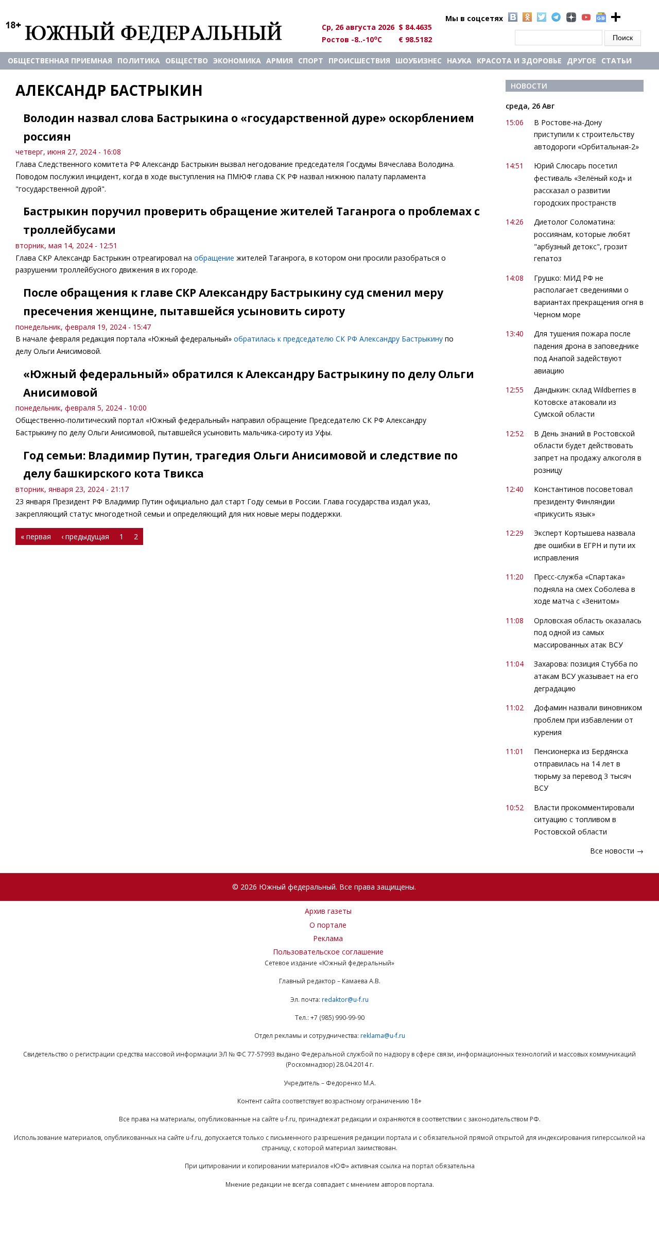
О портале (327, 925)
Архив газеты (328, 911)
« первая (36, 536)
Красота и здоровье (519, 60)
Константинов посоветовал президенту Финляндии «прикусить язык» (583, 501)
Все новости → (617, 851)
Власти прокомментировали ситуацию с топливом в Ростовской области (584, 820)
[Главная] (155, 32)
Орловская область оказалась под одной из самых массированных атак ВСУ (587, 633)
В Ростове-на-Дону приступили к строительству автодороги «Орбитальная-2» (586, 134)
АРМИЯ (279, 60)
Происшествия (359, 60)
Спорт (310, 60)
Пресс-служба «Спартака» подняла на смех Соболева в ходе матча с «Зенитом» (584, 589)
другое (581, 60)
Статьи (616, 60)
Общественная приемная (60, 60)
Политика (138, 60)
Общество (186, 60)
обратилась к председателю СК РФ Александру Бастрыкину (338, 339)
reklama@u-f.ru (382, 1035)
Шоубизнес (418, 60)
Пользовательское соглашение (328, 952)
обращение (214, 258)
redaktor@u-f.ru (345, 999)
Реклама (328, 938)
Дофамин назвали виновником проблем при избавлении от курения (588, 720)
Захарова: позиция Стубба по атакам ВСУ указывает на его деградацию (586, 676)
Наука (459, 60)
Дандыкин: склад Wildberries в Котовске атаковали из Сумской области (585, 402)
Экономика (237, 60)
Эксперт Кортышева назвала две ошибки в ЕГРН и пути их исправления (584, 545)
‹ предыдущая (85, 536)
